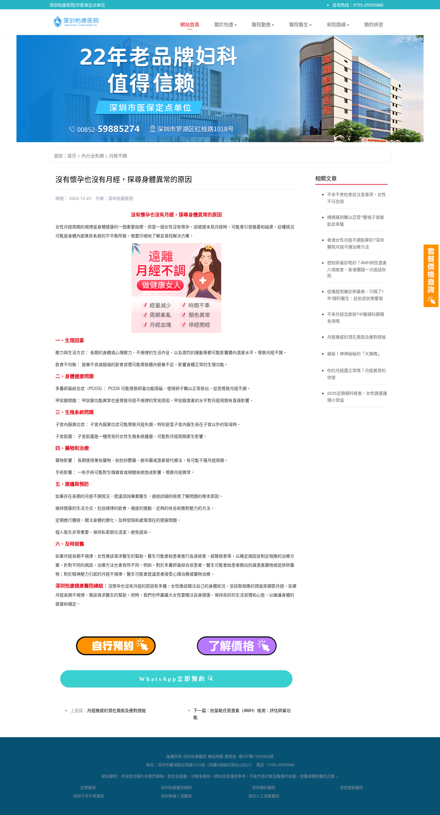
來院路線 (336, 24)
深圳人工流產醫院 (263, 796)
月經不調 (118, 155)
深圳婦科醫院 (263, 787)
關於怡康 (223, 24)
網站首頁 (189, 24)
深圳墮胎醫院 (351, 787)
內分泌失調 (92, 155)
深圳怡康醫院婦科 (176, 787)
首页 (71, 155)
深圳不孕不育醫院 (88, 796)
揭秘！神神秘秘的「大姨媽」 (354, 353)
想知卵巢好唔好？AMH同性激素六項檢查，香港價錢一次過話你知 (357, 268)
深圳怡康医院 (120, 198)
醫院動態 (261, 24)
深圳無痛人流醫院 (176, 796)
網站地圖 (215, 756)
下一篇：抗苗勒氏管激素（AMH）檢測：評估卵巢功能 (242, 713)
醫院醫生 (298, 24)
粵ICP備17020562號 (256, 756)
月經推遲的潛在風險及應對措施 (116, 710)
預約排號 (373, 24)
